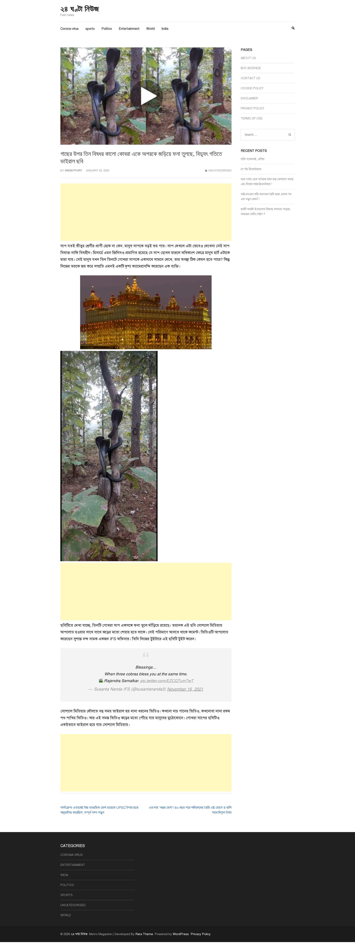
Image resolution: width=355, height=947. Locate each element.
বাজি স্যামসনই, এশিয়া (252, 159)
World (150, 29)
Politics (106, 29)
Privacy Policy (252, 108)
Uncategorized (220, 170)
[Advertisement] (146, 212)
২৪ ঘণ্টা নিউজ (79, 8)
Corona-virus (69, 29)
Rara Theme (144, 934)
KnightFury (73, 170)
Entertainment (129, 29)
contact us (250, 78)
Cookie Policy (252, 88)
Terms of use (252, 118)
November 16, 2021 (185, 689)
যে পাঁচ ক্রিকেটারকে (251, 169)
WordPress (181, 934)
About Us (248, 58)
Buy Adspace (251, 68)
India (164, 29)
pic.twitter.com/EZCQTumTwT (166, 680)
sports (90, 29)
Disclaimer (249, 98)
